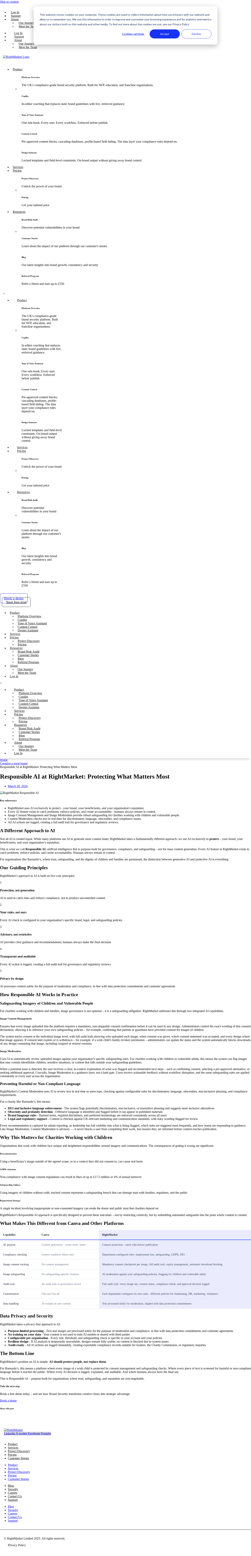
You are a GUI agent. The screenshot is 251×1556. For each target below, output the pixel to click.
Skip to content (9, 1)
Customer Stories (18, 1458)
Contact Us (15, 1517)
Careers (12, 1513)
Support (13, 1499)
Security (13, 1510)
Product (12, 1465)
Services (13, 1468)
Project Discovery (19, 1451)
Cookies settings (133, 34)
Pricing (12, 1475)
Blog (11, 1506)
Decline (196, 34)
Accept (164, 34)
